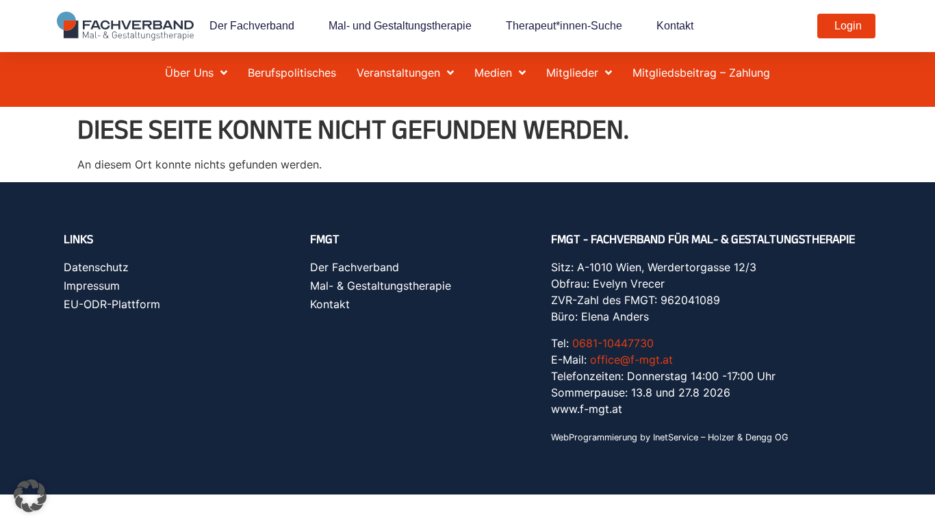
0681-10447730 (613, 343)
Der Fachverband (251, 26)
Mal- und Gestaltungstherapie (400, 26)
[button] (30, 496)
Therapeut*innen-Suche (564, 26)
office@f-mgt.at (631, 359)
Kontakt (674, 26)
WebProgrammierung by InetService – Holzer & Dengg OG (670, 437)
